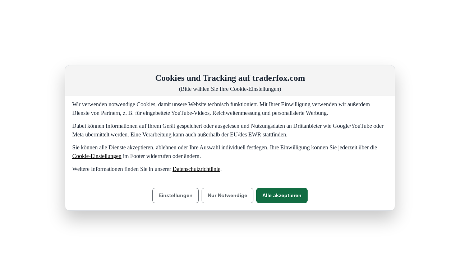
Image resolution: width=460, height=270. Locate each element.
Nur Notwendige (227, 195)
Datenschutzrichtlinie (196, 169)
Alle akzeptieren (282, 195)
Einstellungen (175, 195)
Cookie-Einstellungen (96, 156)
